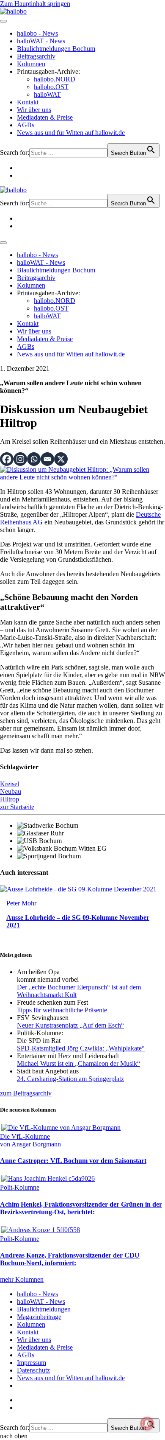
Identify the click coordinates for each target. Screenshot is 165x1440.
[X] (61, 459)
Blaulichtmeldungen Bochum (56, 48)
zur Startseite (17, 806)
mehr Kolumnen (22, 1279)
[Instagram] (20, 459)
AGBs (25, 125)
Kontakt (27, 102)
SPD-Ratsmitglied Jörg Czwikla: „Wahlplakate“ (81, 1048)
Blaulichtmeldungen (44, 1309)
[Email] (47, 459)
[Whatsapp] (34, 459)
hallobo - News (37, 33)
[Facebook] (7, 459)
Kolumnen (31, 63)
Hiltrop (9, 799)
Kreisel (9, 783)
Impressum (31, 1362)
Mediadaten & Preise (45, 117)
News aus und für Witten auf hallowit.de (71, 132)
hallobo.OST (51, 86)
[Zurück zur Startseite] (13, 11)
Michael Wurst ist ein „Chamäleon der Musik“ (78, 1063)
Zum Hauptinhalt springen (35, 3)
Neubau (10, 791)
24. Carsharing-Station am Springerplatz (70, 1078)
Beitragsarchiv (36, 56)
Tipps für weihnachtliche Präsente (62, 1010)
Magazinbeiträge (39, 1316)
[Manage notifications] (147, 1423)
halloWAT (47, 94)
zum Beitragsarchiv (26, 1093)
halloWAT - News (41, 41)
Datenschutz (33, 1370)
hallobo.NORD (54, 79)
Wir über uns (34, 109)
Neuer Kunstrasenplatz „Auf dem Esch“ (70, 1025)
